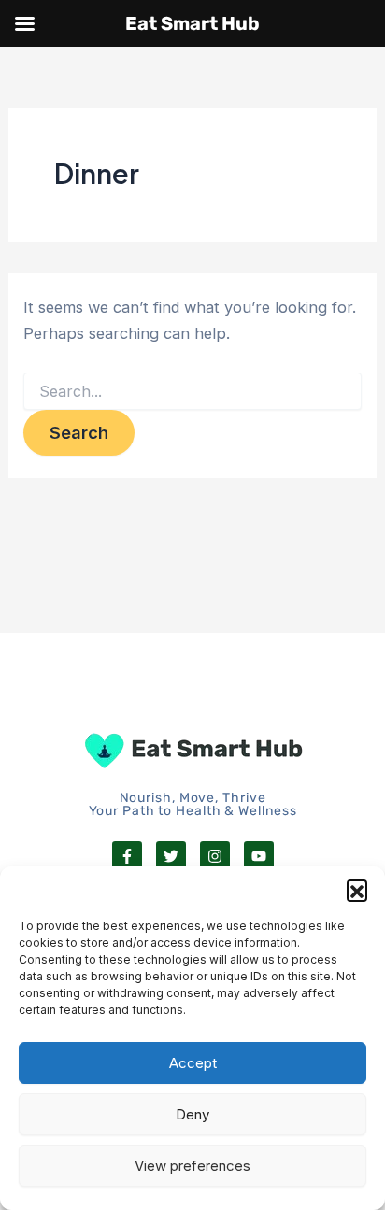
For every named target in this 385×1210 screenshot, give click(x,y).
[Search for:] (192, 392)
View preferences (192, 1166)
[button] (357, 889)
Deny (192, 1114)
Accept (193, 1063)
